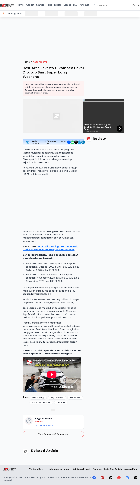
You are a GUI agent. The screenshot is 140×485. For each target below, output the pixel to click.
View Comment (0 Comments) (53, 434)
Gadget (30, 5)
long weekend (57, 398)
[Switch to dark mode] (133, 5)
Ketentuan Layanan (59, 469)
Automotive (86, 5)
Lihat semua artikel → (44, 425)
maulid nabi (75, 398)
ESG (75, 5)
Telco (49, 5)
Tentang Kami (36, 469)
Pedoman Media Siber (104, 469)
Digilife (57, 5)
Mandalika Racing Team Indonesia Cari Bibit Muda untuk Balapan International (50, 248)
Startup (40, 5)
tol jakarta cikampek (41, 402)
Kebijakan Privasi (81, 469)
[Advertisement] (70, 25)
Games (67, 5)
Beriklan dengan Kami (126, 469)
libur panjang (38, 398)
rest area (61, 402)
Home (20, 5)
